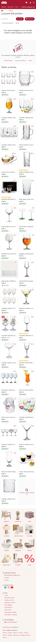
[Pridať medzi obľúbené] (33, 208)
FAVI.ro (15, 632)
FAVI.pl (10, 632)
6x (10, 197)
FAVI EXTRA (7, 610)
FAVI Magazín (8, 605)
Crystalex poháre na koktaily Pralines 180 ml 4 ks (16, 363)
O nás (6, 595)
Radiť (20, 19)
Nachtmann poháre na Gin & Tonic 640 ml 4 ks (15, 390)
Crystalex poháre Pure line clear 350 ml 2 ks (15, 499)
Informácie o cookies (10, 614)
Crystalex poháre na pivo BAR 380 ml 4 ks (14, 117)
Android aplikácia (11, 622)
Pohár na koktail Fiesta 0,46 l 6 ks (11, 472)
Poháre (11, 10)
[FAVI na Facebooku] (5, 587)
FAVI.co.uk (16, 635)
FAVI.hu (21, 632)
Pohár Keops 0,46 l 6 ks (26, 199)
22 (33, 153)
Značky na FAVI (9, 600)
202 (15, 153)
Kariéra (6, 580)
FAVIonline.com (7, 627)
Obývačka (18, 550)
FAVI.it (5, 635)
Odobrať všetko (8, 60)
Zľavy (29, 565)
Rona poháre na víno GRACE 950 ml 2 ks (13, 226)
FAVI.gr (28, 635)
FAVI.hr (26, 632)
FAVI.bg (22, 635)
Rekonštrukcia (18, 536)
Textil (16, 7)
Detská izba (6, 565)
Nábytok (3, 7)
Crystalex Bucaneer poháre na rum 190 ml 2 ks (15, 335)
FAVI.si (5, 637)
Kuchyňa (29, 536)
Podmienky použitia (10, 612)
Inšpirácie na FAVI (9, 602)
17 (33, 99)
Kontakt (6, 577)
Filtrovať (30, 19)
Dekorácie (11, 7)
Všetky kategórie (27, 7)
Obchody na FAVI (9, 597)
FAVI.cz (5, 632)
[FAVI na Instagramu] (8, 587)
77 (33, 453)
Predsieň (18, 565)
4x (27, 360)
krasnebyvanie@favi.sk (13, 575)
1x (27, 333)
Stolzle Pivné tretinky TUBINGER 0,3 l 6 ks (14, 90)
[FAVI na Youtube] (12, 587)
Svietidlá (6, 536)
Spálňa (30, 550)
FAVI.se (10, 635)
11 (33, 317)
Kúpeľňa (6, 550)
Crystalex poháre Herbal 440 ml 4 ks (12, 145)
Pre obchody (8, 607)
